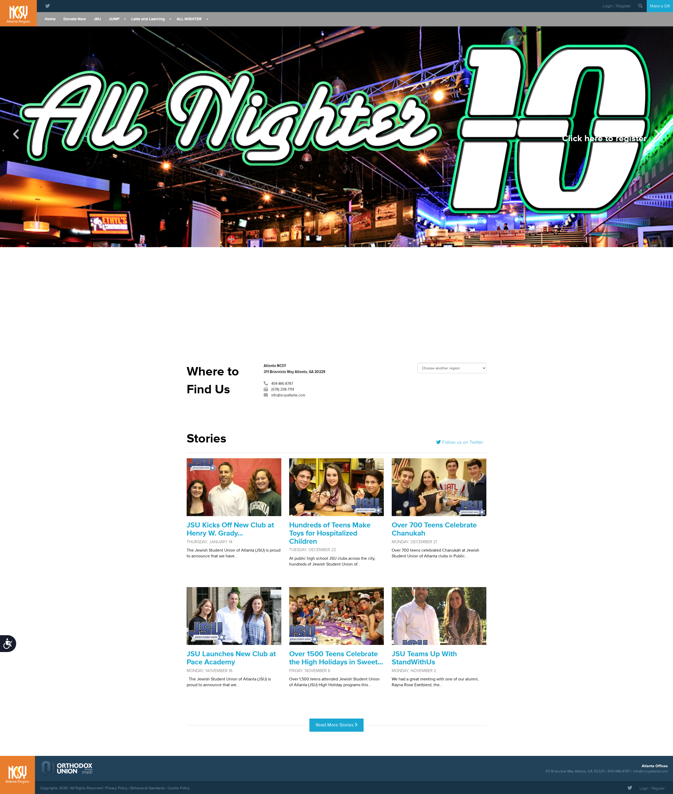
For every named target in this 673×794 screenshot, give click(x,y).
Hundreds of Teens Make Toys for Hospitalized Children (329, 533)
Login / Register (617, 6)
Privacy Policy (116, 788)
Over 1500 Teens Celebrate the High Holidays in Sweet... (336, 658)
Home (50, 19)
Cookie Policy (179, 788)
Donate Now (74, 19)
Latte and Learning (148, 19)
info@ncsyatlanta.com (288, 395)
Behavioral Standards (147, 788)
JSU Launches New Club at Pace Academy (231, 658)
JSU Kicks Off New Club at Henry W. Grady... (230, 529)
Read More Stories (335, 725)
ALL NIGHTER (189, 19)
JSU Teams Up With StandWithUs (424, 658)
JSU (97, 19)
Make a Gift (660, 6)
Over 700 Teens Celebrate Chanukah (434, 529)
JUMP (114, 19)
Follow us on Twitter (462, 442)
